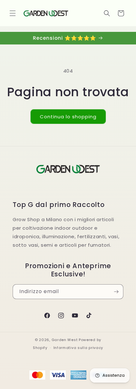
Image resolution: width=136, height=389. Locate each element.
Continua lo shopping (68, 116)
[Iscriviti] (116, 291)
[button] (13, 13)
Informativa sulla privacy (78, 347)
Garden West (65, 339)
